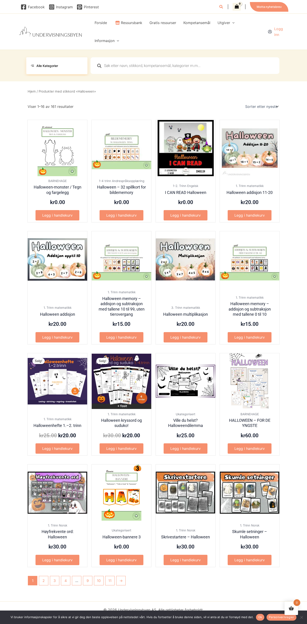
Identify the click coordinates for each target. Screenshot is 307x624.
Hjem (32, 91)
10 (99, 580)
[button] (221, 7)
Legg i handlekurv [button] (57, 215)
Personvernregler (281, 617)
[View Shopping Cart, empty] (237, 7)
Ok (260, 617)
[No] (301, 617)
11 (109, 580)
